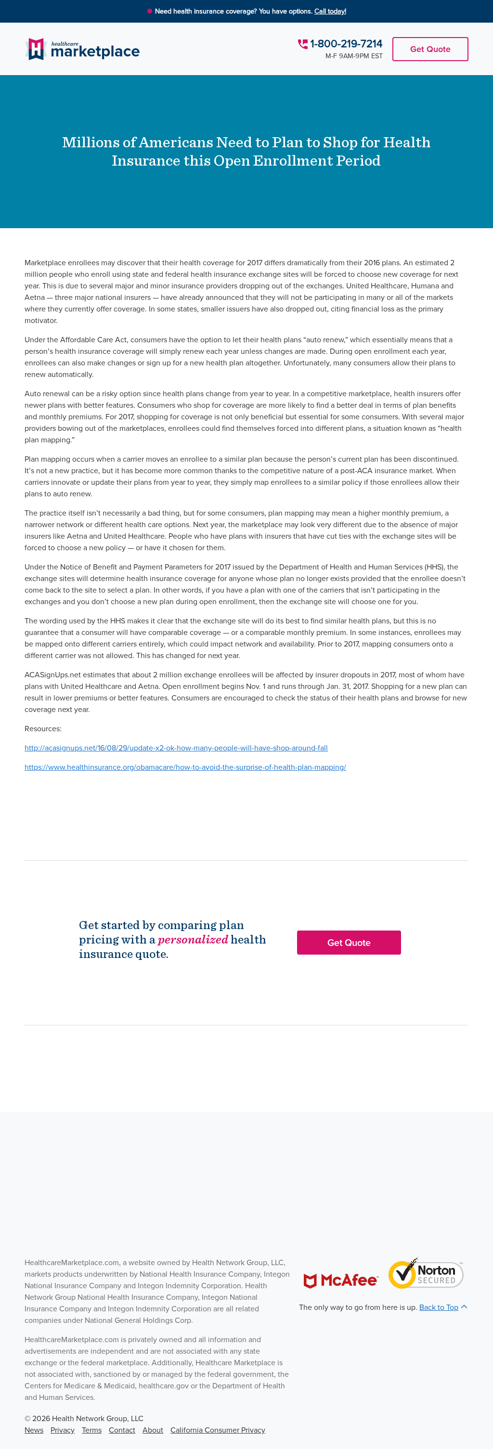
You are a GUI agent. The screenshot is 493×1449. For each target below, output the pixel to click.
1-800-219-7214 (347, 44)
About (153, 1430)
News (34, 1430)
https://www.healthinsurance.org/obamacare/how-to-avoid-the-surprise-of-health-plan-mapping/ (185, 767)
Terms (92, 1430)
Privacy (63, 1430)
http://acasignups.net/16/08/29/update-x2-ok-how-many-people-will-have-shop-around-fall (176, 747)
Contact (122, 1430)
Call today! (330, 11)
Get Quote (430, 49)
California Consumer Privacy (217, 1430)
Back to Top (438, 1307)
